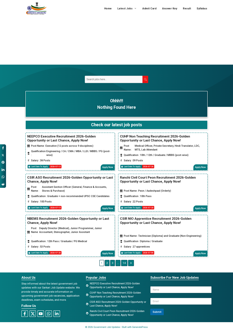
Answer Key (169, 8)
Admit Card (149, 8)
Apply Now (107, 167)
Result (187, 8)
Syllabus (202, 8)
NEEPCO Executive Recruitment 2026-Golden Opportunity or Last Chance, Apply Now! (61, 138)
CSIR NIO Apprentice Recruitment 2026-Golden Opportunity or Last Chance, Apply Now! (155, 221)
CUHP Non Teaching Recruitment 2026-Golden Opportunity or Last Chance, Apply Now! (155, 138)
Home (108, 8)
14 (124, 263)
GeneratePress (140, 327)
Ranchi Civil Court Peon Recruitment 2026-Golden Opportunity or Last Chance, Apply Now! (158, 179)
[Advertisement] (116, 41)
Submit (157, 311)
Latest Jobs (125, 8)
